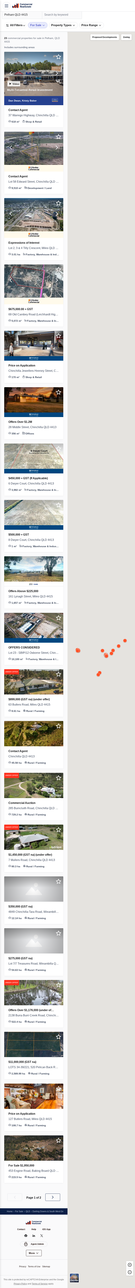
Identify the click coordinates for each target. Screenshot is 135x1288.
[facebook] (26, 1235)
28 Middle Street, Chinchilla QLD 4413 (33, 427)
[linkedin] (34, 1235)
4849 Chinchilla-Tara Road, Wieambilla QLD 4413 (33, 912)
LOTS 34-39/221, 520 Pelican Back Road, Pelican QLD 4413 (33, 1067)
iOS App (47, 1229)
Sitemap (47, 1266)
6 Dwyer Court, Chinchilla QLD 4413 (32, 483)
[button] (10, 74)
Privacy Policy (23, 1283)
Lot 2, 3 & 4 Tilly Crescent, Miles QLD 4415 (33, 248)
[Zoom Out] (130, 1272)
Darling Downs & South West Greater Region (57, 1211)
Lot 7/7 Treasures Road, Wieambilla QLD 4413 (33, 963)
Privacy (21, 1266)
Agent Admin (37, 1244)
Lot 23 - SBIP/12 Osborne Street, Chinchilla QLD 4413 (33, 653)
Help (33, 1229)
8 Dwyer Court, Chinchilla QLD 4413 (32, 540)
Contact (20, 1229)
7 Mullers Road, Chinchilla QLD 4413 (32, 860)
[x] (42, 1235)
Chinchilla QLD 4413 (21, 756)
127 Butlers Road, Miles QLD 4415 (31, 1119)
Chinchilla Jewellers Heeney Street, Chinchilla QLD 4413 (33, 371)
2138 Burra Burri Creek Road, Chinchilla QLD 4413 (33, 1015)
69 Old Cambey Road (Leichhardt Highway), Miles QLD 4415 (33, 314)
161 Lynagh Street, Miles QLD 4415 (31, 596)
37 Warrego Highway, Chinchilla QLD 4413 (33, 115)
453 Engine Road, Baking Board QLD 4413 (33, 1171)
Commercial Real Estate (22, 5)
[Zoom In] (130, 1264)
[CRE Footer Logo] (34, 1223)
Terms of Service (44, 1283)
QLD (29, 1211)
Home (10, 1211)
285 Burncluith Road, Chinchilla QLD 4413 (33, 808)
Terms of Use (34, 1266)
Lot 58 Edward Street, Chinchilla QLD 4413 (33, 181)
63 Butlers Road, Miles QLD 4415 (30, 704)
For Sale (20, 1211)
